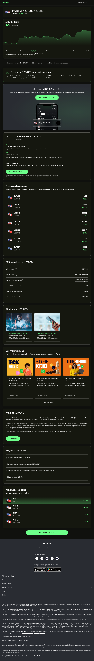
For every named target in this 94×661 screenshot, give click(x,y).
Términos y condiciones (27, 633)
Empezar (13, 439)
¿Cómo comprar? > (38, 63)
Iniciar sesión (82, 2)
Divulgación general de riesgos (9, 640)
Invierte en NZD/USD (47, 97)
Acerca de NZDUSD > (22, 63)
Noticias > (50, 63)
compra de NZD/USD (51, 176)
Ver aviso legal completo (39, 633)
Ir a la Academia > (48, 402)
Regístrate (7, 54)
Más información (14, 396)
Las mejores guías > (62, 63)
